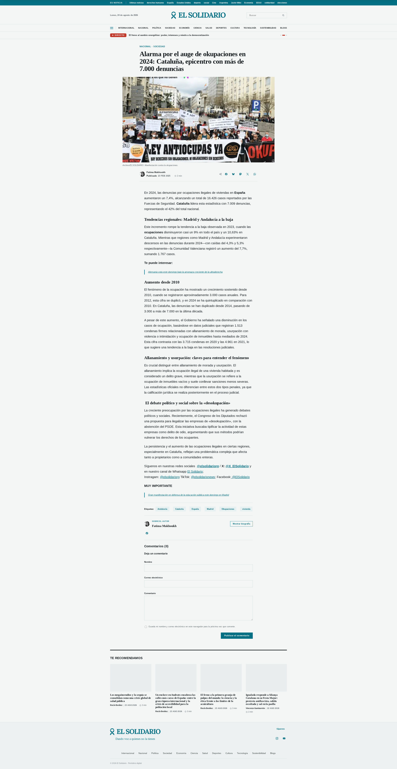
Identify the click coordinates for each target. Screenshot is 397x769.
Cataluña (179, 509)
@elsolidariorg (170, 477)
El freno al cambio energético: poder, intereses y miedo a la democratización (169, 35)
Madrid (210, 509)
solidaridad (269, 3)
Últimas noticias (136, 3)
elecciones (282, 3)
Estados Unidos (184, 3)
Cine (214, 3)
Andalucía (162, 509)
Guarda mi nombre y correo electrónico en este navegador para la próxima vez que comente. (192, 626)
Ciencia (194, 753)
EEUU (258, 3)
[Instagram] (277, 738)
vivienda (246, 509)
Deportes (216, 753)
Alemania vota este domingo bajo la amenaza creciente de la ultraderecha (185, 272)
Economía (248, 3)
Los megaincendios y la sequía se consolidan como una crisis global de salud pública (130, 698)
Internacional (127, 753)
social (206, 3)
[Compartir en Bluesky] (233, 174)
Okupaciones (228, 509)
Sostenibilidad (259, 753)
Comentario (150, 593)
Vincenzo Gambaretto (255, 708)
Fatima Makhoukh (156, 172)
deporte (197, 3)
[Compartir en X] (247, 174)
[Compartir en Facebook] (226, 174)
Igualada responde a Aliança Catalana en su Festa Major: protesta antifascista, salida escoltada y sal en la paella (262, 699)
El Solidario (195, 471)
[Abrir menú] (111, 28)
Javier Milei (236, 3)
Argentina (223, 3)
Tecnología (242, 753)
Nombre (148, 562)
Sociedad (167, 753)
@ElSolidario (240, 477)
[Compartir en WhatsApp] (254, 174)
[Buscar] (283, 15)
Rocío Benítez (116, 705)
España (170, 3)
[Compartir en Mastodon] (240, 174)
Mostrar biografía (241, 524)
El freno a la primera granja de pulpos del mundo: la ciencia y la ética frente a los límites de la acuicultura (219, 699)
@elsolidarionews (203, 477)
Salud (205, 753)
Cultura (229, 753)
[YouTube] (284, 738)
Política (154, 753)
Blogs (273, 753)
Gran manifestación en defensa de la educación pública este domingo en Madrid (188, 495)
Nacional (142, 753)
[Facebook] (146, 533)
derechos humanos (155, 3)
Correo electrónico (153, 578)
